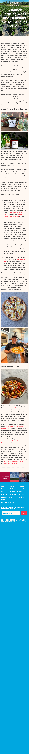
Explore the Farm (15, 491)
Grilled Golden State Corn (10, 463)
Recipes (12, 489)
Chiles (3, 491)
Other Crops (4, 494)
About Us (21, 489)
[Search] (5, 4)
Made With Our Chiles (7, 502)
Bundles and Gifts (6, 497)
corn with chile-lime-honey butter (13, 461)
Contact (21, 497)
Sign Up (24, 513)
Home (3, 489)
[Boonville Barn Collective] (14, 4)
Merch (3, 500)
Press (20, 491)
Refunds (21, 494)
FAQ (11, 497)
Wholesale (13, 494)
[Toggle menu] (2, 4)
